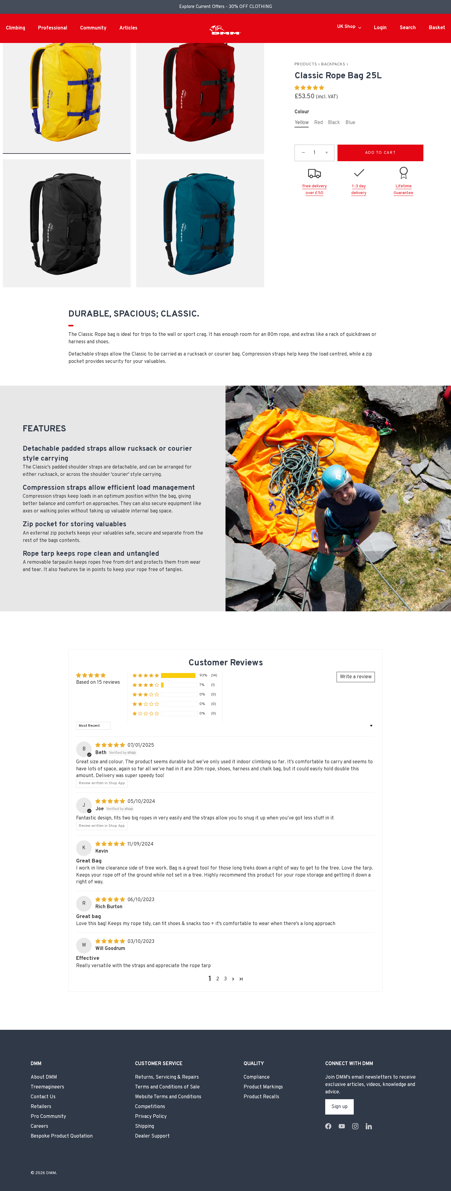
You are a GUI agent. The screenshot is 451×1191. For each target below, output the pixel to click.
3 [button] (225, 979)
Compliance (257, 1077)
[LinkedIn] (369, 1126)
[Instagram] (355, 1126)
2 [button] (217, 979)
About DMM (44, 1077)
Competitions (150, 1106)
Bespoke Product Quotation (62, 1136)
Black (334, 123)
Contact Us (43, 1097)
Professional (52, 28)
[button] (309, 88)
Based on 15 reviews (98, 682)
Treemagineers (47, 1087)
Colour (302, 112)
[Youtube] (342, 1126)
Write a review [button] (356, 677)
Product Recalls (261, 1097)
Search (408, 28)
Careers (39, 1126)
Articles (128, 28)
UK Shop (346, 27)
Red (318, 123)
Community (93, 28)
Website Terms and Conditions (168, 1097)
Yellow (302, 123)
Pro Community (48, 1116)
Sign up (339, 1106)
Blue (350, 123)
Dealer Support (152, 1136)
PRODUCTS (306, 64)
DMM (51, 1172)
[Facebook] (328, 1126)
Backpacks (333, 64)
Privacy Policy (151, 1116)
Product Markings (263, 1087)
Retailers (41, 1106)
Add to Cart (380, 152)
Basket (437, 28)
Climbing (15, 28)
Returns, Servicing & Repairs (167, 1077)
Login (380, 28)
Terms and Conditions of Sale (167, 1087)
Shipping (144, 1126)
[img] (110, 745)
